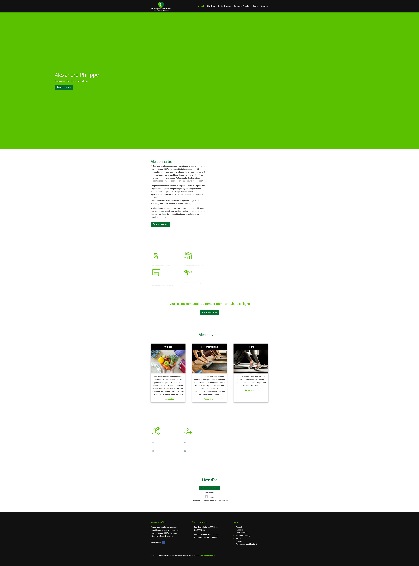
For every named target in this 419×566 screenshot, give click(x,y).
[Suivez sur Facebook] (163, 542)
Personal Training (242, 6)
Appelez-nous (64, 87)
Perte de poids (224, 6)
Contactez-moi (160, 224)
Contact (264, 6)
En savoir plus (168, 399)
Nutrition (211, 6)
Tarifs (255, 6)
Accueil (201, 6)
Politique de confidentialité (204, 556)
